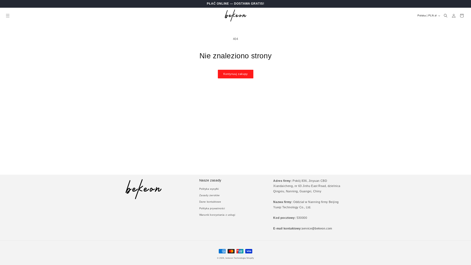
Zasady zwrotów (209, 195)
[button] (8, 16)
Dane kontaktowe (210, 201)
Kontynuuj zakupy (235, 73)
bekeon (229, 258)
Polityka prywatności (212, 208)
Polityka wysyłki (209, 188)
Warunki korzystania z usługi (217, 214)
